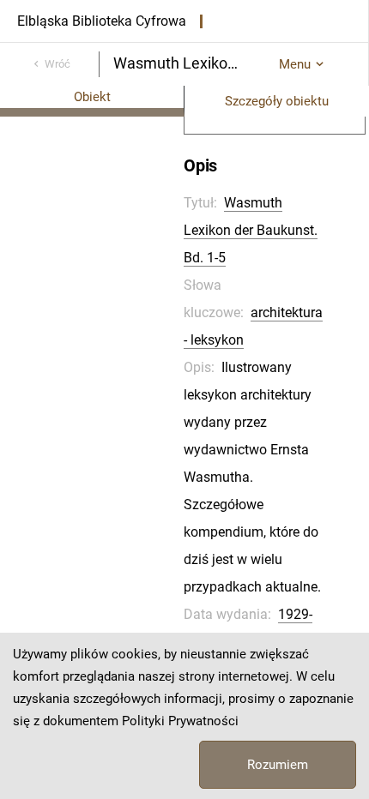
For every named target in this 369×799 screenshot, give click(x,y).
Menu (295, 64)
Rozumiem (277, 764)
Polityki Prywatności (180, 721)
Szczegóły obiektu (277, 101)
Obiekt (92, 97)
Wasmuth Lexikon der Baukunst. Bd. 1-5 (251, 230)
